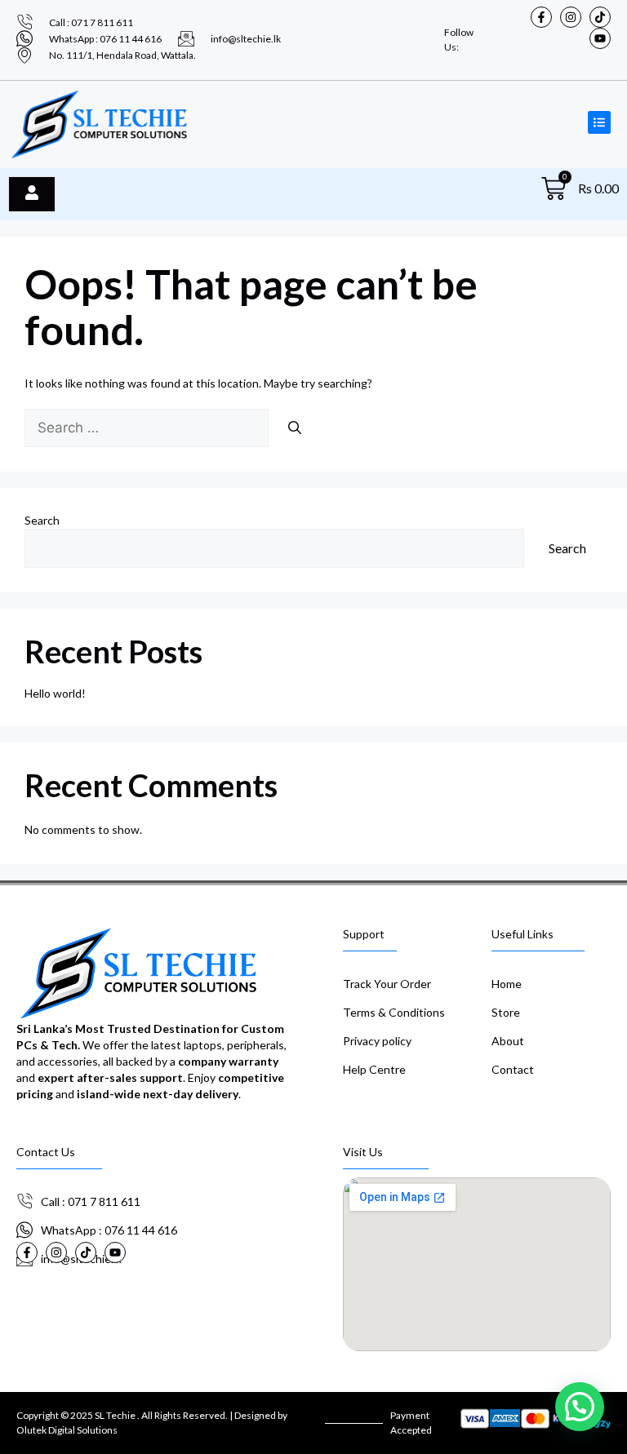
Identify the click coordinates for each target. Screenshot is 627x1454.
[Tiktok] (600, 17)
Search (42, 520)
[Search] (294, 427)
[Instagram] (570, 17)
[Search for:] (147, 428)
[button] (579, 1406)
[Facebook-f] (541, 17)
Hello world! (55, 693)
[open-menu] (32, 194)
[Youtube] (600, 38)
